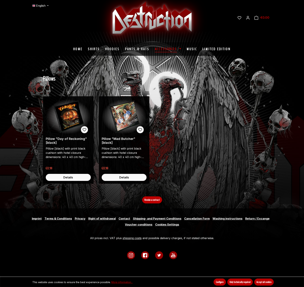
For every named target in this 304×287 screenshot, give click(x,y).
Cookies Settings (167, 224)
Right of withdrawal (102, 218)
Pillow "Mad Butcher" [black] (118, 140)
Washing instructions (227, 218)
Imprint (37, 218)
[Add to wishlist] (84, 129)
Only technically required (240, 282)
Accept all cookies (263, 282)
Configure (220, 282)
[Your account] (248, 17)
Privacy (80, 218)
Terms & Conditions (58, 218)
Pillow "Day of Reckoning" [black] (66, 140)
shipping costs (132, 238)
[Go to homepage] (178, 17)
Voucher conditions (138, 224)
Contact (124, 218)
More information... (122, 282)
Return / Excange (257, 218)
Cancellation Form (197, 218)
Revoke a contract (152, 200)
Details (68, 177)
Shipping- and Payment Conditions (157, 218)
